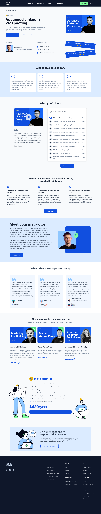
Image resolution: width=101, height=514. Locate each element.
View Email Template (50, 446)
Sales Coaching (50, 467)
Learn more (13, 362)
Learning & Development (53, 473)
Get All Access (50, 412)
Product (29, 3)
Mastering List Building (18, 347)
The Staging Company (88, 493)
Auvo (84, 487)
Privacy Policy (92, 511)
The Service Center (88, 484)
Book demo (84, 3)
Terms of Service (87, 473)
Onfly (84, 490)
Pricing (49, 3)
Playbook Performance (52, 476)
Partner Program (87, 467)
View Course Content (29, 35)
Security (85, 470)
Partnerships (58, 3)
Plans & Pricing (50, 479)
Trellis (84, 499)
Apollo (84, 481)
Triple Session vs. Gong (70, 481)
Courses (67, 470)
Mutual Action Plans (44, 347)
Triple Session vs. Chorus (71, 484)
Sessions (67, 473)
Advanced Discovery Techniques (77, 347)
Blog (66, 467)
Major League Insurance (89, 496)
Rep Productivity (51, 470)
